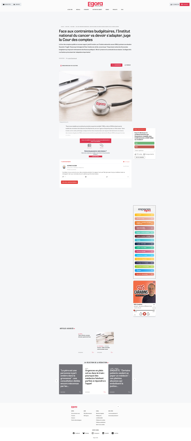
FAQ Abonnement (88, 413)
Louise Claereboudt (72, 58)
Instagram (96, 433)
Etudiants (86, 9)
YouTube (116, 433)
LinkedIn (107, 433)
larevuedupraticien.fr (113, 415)
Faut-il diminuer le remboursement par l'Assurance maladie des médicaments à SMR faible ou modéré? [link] (144, 136)
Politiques (73, 26)
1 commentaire (117, 65)
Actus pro (70, 9)
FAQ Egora (86, 415)
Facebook (77, 433)
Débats (107, 9)
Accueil (62, 26)
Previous (56, 380)
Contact (73, 415)
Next (134, 379)
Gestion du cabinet (97, 9)
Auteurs (73, 418)
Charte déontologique (76, 420)
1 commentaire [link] (66, 161)
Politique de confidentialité (99, 417)
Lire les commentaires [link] (69, 182)
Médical (78, 9)
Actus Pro (67, 26)
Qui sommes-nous (75, 413)
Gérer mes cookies (100, 424)
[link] (95, 167)
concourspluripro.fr (113, 413)
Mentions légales (100, 413)
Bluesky (87, 433)
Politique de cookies (100, 420)
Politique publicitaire (100, 422)
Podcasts (115, 9)
